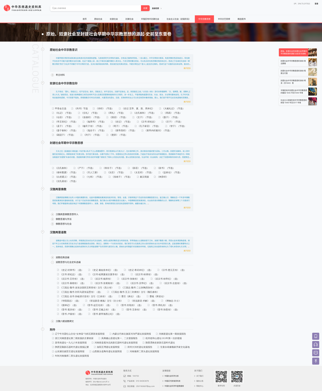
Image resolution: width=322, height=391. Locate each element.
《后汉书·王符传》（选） (73, 279)
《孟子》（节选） (64, 126)
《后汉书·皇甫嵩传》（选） (107, 283)
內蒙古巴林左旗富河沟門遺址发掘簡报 (131, 334)
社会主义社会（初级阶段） (179, 19)
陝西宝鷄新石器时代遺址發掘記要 (72, 347)
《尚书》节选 (81, 108)
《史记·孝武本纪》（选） (140, 270)
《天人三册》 (92, 172)
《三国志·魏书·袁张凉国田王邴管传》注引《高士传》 (87, 287)
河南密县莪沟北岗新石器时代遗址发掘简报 (116, 342)
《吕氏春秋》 (62, 168)
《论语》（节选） (64, 117)
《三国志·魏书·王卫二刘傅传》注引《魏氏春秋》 (134, 292)
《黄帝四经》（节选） (125, 130)
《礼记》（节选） (64, 113)
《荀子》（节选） (121, 126)
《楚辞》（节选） (118, 135)
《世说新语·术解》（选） (143, 301)
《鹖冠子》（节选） (65, 135)
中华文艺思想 (224, 19)
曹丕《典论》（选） (131, 296)
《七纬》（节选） (95, 177)
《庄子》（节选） (173, 121)
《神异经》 (162, 177)
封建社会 (129, 19)
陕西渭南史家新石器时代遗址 (160, 342)
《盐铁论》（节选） (171, 172)
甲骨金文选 (60, 108)
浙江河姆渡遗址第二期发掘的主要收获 (74, 338)
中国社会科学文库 (172, 376)
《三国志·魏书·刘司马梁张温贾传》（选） (81, 292)
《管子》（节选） (177, 126)
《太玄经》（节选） (143, 172)
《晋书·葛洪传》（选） (71, 309)
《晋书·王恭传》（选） (136, 309)
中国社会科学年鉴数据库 (174, 386)
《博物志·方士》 (172, 301)
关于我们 (199, 376)
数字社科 (221, 386)
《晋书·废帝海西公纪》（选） (106, 314)
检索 (145, 8)
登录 (316, 4)
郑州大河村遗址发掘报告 (139, 347)
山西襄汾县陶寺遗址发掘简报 (107, 351)
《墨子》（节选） (170, 117)
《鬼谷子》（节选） (96, 130)
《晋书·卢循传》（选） (71, 314)
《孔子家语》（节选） (149, 126)
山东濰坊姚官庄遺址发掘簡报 (69, 351)
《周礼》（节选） (116, 113)
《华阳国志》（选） (70, 301)
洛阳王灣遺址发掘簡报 (108, 347)
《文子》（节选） (144, 117)
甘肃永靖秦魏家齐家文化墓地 (175, 347)
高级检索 (155, 8)
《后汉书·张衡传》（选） (133, 279)
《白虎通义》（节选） (66, 177)
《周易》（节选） (173, 113)
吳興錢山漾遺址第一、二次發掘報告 (119, 338)
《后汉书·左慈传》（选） (175, 283)
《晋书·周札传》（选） (162, 305)
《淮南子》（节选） (122, 177)
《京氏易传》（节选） (66, 181)
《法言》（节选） (116, 172)
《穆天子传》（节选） (92, 126)
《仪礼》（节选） (90, 113)
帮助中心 (199, 386)
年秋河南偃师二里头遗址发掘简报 (72, 356)
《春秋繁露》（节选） (66, 172)
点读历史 (236, 386)
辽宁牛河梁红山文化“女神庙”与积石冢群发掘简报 (80, 334)
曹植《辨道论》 (157, 296)
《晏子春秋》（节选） (66, 130)
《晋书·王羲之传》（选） (104, 309)
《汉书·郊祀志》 (148, 121)
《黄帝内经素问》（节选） (158, 130)
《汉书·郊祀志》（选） (71, 274)
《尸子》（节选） (85, 168)
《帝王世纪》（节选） (66, 121)
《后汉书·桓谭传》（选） (146, 274)
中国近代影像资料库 (172, 381)
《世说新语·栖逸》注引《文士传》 (105, 301)
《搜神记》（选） (69, 305)
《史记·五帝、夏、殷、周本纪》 (138, 108)
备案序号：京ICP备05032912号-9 (97, 382)
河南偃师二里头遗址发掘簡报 (144, 351)
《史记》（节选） (123, 121)
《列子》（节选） (92, 135)
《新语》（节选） (140, 168)
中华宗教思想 (204, 19)
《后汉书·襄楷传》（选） (73, 283)
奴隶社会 (114, 19)
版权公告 (199, 381)
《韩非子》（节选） (113, 168)
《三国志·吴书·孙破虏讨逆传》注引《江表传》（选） (87, 296)
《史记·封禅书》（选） (71, 270)
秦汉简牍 (144, 177)
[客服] (315, 344)
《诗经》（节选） (105, 108)
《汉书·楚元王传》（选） (173, 270)
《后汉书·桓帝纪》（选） (166, 279)
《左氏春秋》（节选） (144, 113)
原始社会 (98, 19)
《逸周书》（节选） (96, 121)
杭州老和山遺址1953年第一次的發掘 (164, 338)
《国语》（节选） (118, 117)
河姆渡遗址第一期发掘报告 (172, 334)
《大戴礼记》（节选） (173, 108)
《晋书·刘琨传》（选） (131, 305)
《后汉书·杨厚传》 (102, 279)
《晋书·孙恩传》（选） (167, 309)
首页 (85, 19)
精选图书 (242, 19)
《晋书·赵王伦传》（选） (99, 305)
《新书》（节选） (166, 168)
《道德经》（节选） (91, 117)
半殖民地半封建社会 (150, 19)
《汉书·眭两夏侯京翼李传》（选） (108, 274)
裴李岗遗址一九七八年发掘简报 (71, 342)
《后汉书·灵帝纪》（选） (142, 283)
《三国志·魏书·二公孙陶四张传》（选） (141, 287)
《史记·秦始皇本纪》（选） (105, 270)
